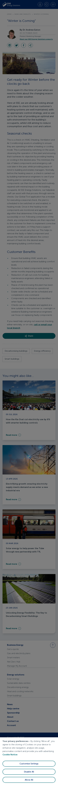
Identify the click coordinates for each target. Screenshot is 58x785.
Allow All (29, 780)
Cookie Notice (10, 754)
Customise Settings (29, 763)
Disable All (29, 771)
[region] (29, 761)
